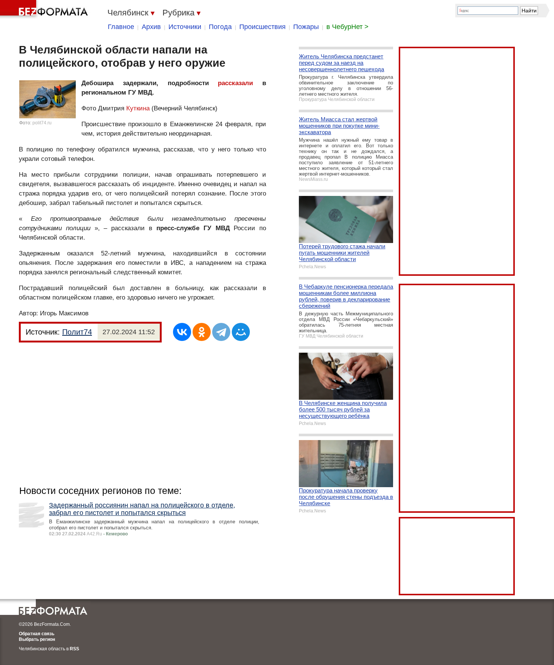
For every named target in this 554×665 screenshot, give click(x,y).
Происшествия (262, 27)
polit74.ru (42, 122)
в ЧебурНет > (347, 27)
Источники (184, 27)
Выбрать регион (37, 639)
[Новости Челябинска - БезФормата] (45, 9)
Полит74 (77, 332)
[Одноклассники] (202, 332)
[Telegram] (221, 332)
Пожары (306, 27)
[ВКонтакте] (182, 332)
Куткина (138, 108)
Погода (220, 27)
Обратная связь (36, 633)
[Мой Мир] (241, 332)
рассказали (235, 83)
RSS (74, 648)
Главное (121, 27)
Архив (151, 27)
